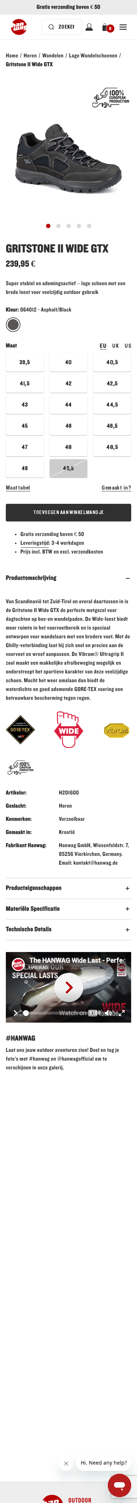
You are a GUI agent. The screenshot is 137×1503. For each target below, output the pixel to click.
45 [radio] (25, 426)
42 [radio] (68, 383)
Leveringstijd (34, 543)
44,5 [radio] (112, 404)
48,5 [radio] (112, 447)
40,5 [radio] (112, 362)
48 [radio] (68, 447)
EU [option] (103, 346)
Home (12, 56)
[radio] (13, 325)
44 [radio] (68, 404)
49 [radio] (25, 468)
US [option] (128, 346)
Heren (30, 56)
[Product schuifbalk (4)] (89, 226)
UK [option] (115, 346)
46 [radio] (68, 426)
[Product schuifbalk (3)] (79, 226)
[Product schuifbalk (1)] (58, 226)
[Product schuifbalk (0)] (48, 226)
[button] (106, 27)
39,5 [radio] (24, 362)
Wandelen (53, 56)
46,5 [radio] (112, 426)
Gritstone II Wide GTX (29, 64)
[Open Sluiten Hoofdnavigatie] (123, 27)
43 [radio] (25, 404)
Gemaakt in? (116, 487)
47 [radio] (25, 447)
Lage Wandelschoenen (93, 56)
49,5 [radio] (68, 468)
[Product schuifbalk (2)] (68, 226)
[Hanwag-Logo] (18, 27)
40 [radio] (68, 362)
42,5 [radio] (112, 383)
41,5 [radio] (25, 383)
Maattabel (18, 487)
